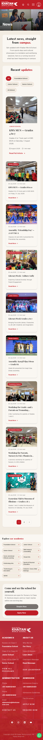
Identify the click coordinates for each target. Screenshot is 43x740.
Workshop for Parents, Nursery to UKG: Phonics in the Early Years (20, 456)
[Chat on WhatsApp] (39, 735)
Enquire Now (22, 607)
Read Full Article (16, 153)
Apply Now (21, 613)
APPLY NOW (29, 704)
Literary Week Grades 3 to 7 (20, 318)
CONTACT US (9, 710)
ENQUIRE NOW (30, 710)
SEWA (6, 576)
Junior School (12, 84)
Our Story (27, 646)
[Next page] (29, 522)
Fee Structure (28, 698)
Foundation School (20, 78)
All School (11, 90)
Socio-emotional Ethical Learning (9, 557)
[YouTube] (30, 722)
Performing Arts (8, 563)
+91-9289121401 (9, 687)
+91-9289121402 (9, 695)
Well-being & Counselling (27, 550)
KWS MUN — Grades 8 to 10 (20, 187)
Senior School (27, 84)
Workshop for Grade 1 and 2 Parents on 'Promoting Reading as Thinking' (20, 410)
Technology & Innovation (8, 570)
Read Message (29, 663)
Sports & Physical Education (28, 563)
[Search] (28, 4)
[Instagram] (18, 722)
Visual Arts (26, 557)
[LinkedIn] (24, 722)
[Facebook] (12, 722)
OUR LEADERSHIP (32, 670)
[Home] (23, 4)
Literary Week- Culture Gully (21, 276)
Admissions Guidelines (31, 693)
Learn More (27, 655)
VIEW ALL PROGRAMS (8, 670)
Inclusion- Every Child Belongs (30, 570)
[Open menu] (33, 4)
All (8, 78)
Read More (12, 198)
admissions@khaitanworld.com (10, 703)
